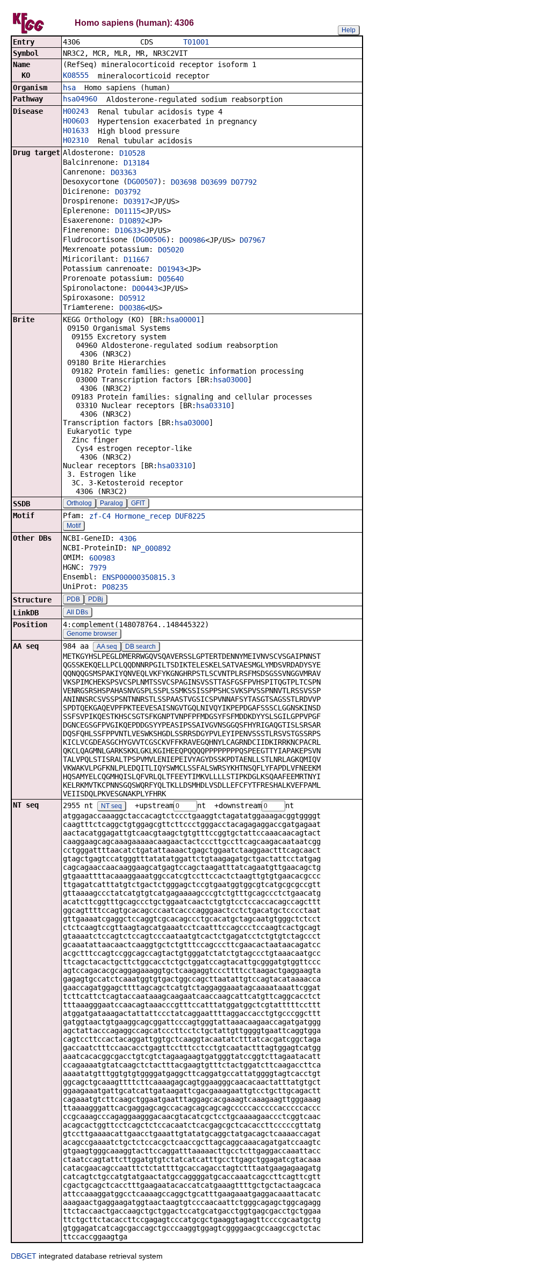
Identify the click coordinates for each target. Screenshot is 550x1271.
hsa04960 (80, 99)
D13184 (136, 162)
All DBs (77, 612)
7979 (97, 567)
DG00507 (142, 181)
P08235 (115, 587)
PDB (73, 599)
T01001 (196, 42)
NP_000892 (151, 548)
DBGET (24, 1256)
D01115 (128, 211)
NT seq (111, 806)
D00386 (132, 307)
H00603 (76, 121)
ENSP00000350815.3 (138, 577)
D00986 (192, 240)
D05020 (171, 249)
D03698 (184, 182)
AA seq (107, 646)
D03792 (128, 191)
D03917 (136, 201)
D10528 (132, 153)
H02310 (76, 140)
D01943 (171, 269)
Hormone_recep (143, 516)
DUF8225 (190, 516)
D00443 (145, 288)
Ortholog (79, 503)
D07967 (252, 240)
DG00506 (151, 239)
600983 (102, 558)
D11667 (136, 259)
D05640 (171, 278)
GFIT (138, 503)
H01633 (76, 130)
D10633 (128, 230)
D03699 (214, 182)
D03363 (123, 172)
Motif (74, 525)
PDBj (95, 599)
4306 (127, 538)
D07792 (244, 182)
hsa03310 (213, 405)
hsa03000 (230, 379)
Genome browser (92, 633)
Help (349, 30)
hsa (69, 87)
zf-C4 (100, 516)
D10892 (132, 220)
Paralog (111, 503)
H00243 (76, 111)
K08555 (76, 75)
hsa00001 (183, 319)
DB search (140, 646)
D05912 (132, 298)
